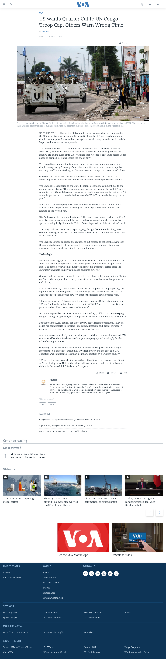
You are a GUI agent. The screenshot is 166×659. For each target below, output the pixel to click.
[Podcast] (116, 573)
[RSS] (110, 573)
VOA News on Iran (52, 618)
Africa (46, 572)
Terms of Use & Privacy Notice (18, 647)
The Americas (49, 577)
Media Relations (92, 652)
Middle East (49, 593)
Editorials (89, 632)
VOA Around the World (55, 652)
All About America (12, 577)
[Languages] (142, 4)
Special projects (11, 618)
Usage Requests (132, 647)
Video (7, 469)
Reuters (45, 31)
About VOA (8, 652)
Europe (46, 588)
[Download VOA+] (137, 537)
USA (41, 13)
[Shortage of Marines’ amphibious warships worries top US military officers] (62, 485)
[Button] (123, 43)
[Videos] (150, 4)
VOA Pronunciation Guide (137, 652)
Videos (128, 613)
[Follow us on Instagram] (103, 573)
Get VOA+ (48, 647)
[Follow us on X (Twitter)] (91, 573)
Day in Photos (50, 613)
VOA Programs (10, 613)
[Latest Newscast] (158, 4)
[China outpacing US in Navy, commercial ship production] (103, 485)
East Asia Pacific (51, 582)
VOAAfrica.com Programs (15, 632)
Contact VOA (90, 647)
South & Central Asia (53, 598)
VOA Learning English (54, 632)
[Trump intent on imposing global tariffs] (22, 485)
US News (7, 572)
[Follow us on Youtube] (97, 573)
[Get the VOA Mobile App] (83, 537)
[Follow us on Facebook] (85, 573)
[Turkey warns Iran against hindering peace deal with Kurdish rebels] (144, 485)
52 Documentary (92, 618)
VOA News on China (93, 613)
